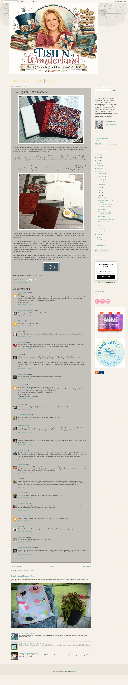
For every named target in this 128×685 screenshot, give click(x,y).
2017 (98, 234)
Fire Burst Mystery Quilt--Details (106, 201)
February (101, 228)
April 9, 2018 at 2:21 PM (24, 336)
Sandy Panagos (22, 537)
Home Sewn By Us (23, 292)
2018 (98, 171)
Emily (19, 479)
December (102, 173)
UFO (96, 145)
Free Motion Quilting (101, 138)
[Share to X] (32, 280)
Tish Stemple (111, 121)
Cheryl (20, 526)
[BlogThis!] (30, 280)
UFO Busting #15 (103, 216)
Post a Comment (21, 558)
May (100, 193)
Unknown (21, 321)
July (100, 187)
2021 (98, 163)
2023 (98, 157)
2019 (98, 168)
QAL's (39, 81)
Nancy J (20, 331)
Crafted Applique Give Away (27, 633)
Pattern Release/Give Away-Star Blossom (32, 643)
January (101, 231)
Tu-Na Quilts (22, 464)
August (101, 185)
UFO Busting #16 (103, 209)
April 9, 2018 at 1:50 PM (24, 326)
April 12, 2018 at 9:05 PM (25, 542)
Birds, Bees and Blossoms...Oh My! (23, 576)
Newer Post (16, 566)
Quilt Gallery (27, 81)
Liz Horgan (21, 385)
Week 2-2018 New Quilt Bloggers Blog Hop (105, 205)
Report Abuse (100, 245)
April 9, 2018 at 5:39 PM (25, 398)
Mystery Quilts (22, 282)
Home (15, 81)
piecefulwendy (22, 425)
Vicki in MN (21, 493)
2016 (98, 237)
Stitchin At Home (23, 374)
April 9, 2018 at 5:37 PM (24, 368)
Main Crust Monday (36, 275)
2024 (98, 155)
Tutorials (50, 81)
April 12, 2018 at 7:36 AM (25, 531)
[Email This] (28, 280)
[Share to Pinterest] (35, 280)
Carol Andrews (22, 342)
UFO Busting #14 (103, 222)
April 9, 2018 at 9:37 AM (24, 305)
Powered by (101, 282)
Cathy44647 (21, 404)
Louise (20, 354)
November (102, 176)
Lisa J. (19, 438)
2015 (98, 240)
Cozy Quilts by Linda (24, 516)
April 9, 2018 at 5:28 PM (24, 349)
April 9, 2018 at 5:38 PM (24, 379)
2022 (98, 160)
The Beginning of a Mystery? (107, 219)
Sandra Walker (22, 450)
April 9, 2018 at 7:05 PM (25, 444)
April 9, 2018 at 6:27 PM (25, 432)
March (101, 225)
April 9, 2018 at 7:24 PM (25, 459)
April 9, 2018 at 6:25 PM (25, 420)
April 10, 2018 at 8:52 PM (25, 510)
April (100, 195)
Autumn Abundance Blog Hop (28, 653)
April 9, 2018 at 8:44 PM (25, 473)
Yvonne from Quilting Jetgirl (26, 310)
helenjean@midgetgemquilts (26, 548)
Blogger (73, 671)
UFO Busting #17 (103, 198)
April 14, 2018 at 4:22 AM (25, 554)
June (100, 190)
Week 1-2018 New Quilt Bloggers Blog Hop (105, 212)
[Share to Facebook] (33, 280)
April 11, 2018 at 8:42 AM (25, 521)
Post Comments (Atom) (26, 570)
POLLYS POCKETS (24, 415)
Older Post (86, 566)
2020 (98, 166)
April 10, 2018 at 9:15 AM (25, 498)
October (101, 179)
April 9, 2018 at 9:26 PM (25, 487)
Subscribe (106, 276)
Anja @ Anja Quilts (23, 503)
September (102, 182)
